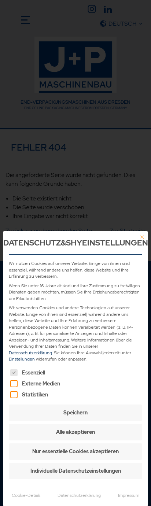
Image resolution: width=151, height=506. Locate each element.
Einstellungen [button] (22, 359)
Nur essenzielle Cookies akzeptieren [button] (75, 451)
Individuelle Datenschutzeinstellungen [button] (75, 471)
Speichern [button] (75, 412)
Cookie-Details (26, 495)
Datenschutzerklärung (30, 353)
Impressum (128, 495)
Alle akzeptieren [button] (75, 432)
